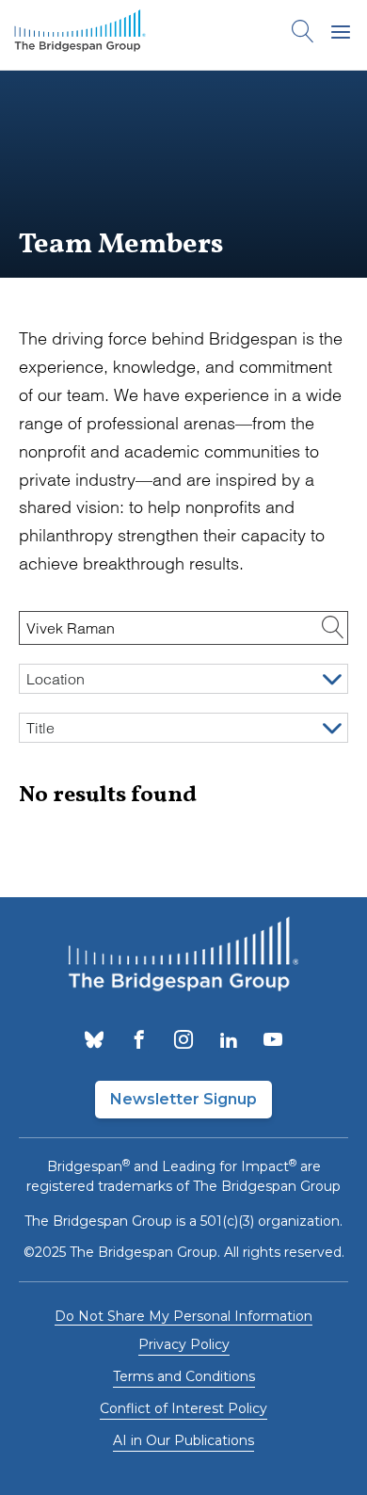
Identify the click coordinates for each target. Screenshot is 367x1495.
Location (55, 678)
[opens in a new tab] (94, 1041)
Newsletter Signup (183, 1099)
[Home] (80, 34)
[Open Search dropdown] (303, 35)
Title (40, 727)
